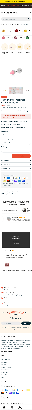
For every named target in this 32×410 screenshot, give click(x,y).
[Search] (29, 19)
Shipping (20, 107)
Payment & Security (8, 175)
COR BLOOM (9, 403)
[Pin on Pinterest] (17, 193)
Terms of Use (21, 327)
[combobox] (16, 19)
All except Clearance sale (12, 24)
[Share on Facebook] (8, 193)
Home (2, 24)
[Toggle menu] (2, 13)
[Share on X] (12, 193)
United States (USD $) (9, 386)
